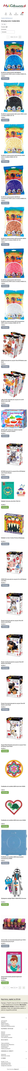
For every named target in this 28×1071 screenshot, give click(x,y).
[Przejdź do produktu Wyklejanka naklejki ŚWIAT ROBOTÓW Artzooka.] (14, 882)
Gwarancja (3, 1054)
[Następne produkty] (19, 987)
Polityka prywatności (5, 1048)
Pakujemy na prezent (6, 1034)
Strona (12, 36)
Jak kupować (4, 1020)
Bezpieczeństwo (4, 1023)
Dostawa (3, 1033)
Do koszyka (5, 507)
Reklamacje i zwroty (5, 1055)
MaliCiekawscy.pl (6, 18)
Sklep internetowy (12, 1069)
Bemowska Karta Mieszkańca (7, 1044)
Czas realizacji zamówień (6, 1037)
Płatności (3, 1032)
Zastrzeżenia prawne (5, 1062)
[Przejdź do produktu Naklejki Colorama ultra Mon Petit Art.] (14, 490)
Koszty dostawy (4, 1036)
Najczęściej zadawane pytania (8, 1026)
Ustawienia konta (5, 1045)
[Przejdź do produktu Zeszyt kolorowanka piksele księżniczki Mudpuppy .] (14, 962)
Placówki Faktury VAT (6, 1064)
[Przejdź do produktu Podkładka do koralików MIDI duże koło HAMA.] (14, 770)
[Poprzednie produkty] (8, 987)
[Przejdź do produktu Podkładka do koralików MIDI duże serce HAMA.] (14, 807)
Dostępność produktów (6, 1065)
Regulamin (3, 1022)
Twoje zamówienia (5, 1043)
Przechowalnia (4, 1047)
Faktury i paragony (5, 1024)
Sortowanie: (3, 29)
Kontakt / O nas (4, 1061)
